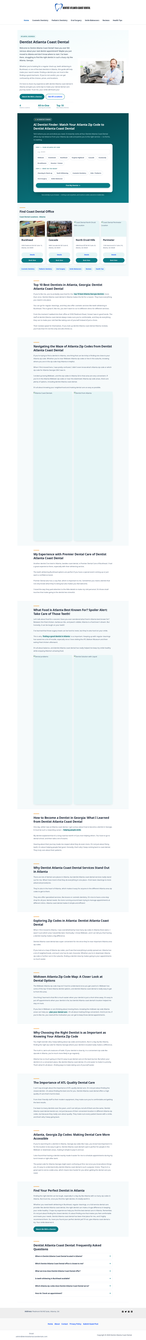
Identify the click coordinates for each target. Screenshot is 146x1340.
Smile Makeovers (92, 20)
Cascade (91, 158)
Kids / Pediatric (95, 173)
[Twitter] (126, 1312)
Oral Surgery (76, 20)
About (57, 1324)
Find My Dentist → (73, 185)
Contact (64, 1324)
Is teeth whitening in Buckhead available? (52, 1278)
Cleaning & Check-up (45, 173)
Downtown (52, 158)
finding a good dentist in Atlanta (56, 636)
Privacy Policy (75, 1324)
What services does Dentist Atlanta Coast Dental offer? (58, 1271)
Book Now (32, 260)
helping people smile (72, 830)
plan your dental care (58, 1012)
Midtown (41, 158)
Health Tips (117, 20)
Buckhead (63, 158)
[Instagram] (129, 1312)
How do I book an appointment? (48, 1293)
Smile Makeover (57, 179)
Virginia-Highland (78, 158)
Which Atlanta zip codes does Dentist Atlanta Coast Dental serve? (62, 1286)
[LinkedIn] (132, 1312)
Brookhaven (42, 163)
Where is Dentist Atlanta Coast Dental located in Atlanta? (58, 1256)
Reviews (106, 20)
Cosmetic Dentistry (40, 20)
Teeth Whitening (62, 173)
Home (26, 20)
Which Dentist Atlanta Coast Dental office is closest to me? (59, 1263)
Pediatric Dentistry (59, 20)
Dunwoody (102, 158)
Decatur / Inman (57, 163)
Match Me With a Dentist (32, 97)
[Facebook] (123, 1312)
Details (32, 255)
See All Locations (55, 96)
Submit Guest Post (90, 1324)
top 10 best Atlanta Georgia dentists (89, 294)
